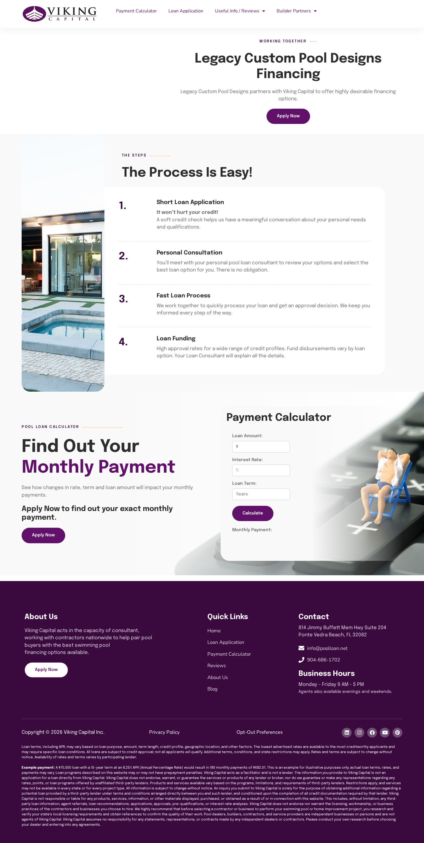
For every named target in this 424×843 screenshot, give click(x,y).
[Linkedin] (347, 733)
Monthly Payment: (252, 530)
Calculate (253, 513)
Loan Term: (244, 483)
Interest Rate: (247, 460)
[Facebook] (372, 733)
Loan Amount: (247, 436)
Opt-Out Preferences (260, 732)
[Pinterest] (397, 733)
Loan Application (185, 11)
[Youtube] (385, 733)
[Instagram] (359, 733)
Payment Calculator (136, 11)
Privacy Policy (164, 732)
